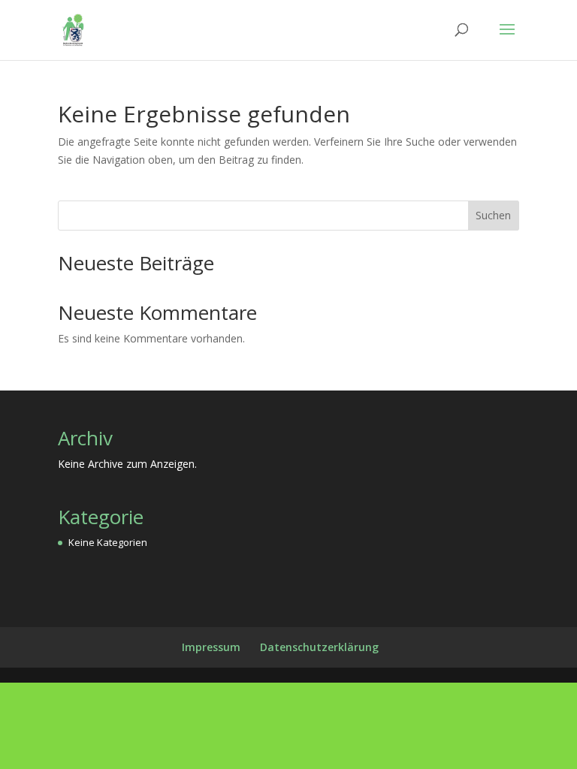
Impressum (211, 647)
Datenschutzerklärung (319, 647)
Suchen (493, 215)
